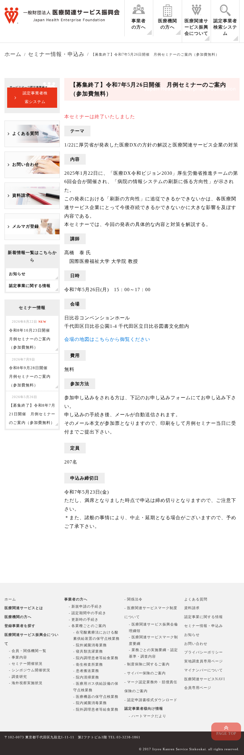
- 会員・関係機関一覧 (27, 651)
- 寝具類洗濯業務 (88, 651)
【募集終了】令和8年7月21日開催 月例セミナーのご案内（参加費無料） (32, 410)
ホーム (10, 599)
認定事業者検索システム (225, 27)
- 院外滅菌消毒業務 (90, 645)
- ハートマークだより (147, 716)
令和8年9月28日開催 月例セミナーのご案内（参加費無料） (30, 372)
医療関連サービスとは (23, 608)
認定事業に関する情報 (203, 617)
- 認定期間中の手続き (87, 613)
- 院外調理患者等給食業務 (95, 709)
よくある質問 (25, 133)
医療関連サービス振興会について (196, 27)
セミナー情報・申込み (203, 626)
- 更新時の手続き (83, 619)
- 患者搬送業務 (86, 671)
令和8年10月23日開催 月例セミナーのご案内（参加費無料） (31, 335)
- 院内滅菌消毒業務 (90, 703)
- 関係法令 (133, 599)
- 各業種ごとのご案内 (87, 626)
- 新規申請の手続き (85, 606)
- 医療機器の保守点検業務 (95, 697)
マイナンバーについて (203, 670)
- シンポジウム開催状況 (29, 670)
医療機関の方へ (167, 23)
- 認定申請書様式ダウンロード (150, 700)
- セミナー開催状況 (26, 664)
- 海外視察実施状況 (26, 683)
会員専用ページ (197, 688)
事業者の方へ (139, 23)
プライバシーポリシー (203, 652)
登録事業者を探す (19, 626)
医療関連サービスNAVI (204, 679)
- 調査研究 (18, 677)
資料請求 (21, 195)
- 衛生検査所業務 (88, 664)
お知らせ (192, 635)
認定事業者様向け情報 (143, 708)
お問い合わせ (25, 164)
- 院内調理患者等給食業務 (95, 658)
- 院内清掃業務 (86, 677)
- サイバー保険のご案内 (145, 673)
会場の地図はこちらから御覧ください (107, 339)
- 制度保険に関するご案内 (147, 664)
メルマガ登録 (25, 226)
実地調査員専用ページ (203, 661)
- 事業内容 (18, 657)
